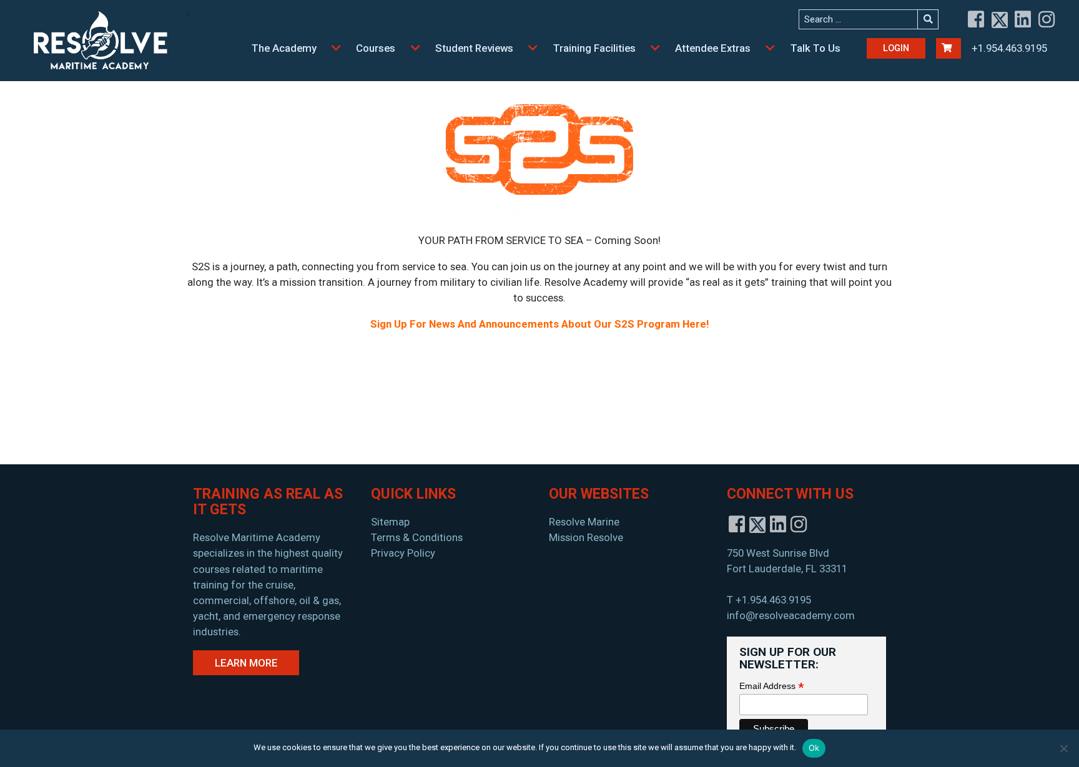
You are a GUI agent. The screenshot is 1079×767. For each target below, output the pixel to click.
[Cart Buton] (948, 48)
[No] (1063, 748)
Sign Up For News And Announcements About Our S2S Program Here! (539, 324)
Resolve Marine (584, 521)
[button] (336, 48)
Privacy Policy (403, 553)
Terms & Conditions (417, 537)
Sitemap (390, 521)
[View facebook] (976, 19)
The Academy (284, 48)
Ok (814, 748)
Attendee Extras (713, 48)
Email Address (771, 686)
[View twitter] (1000, 19)
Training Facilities (594, 48)
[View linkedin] (1023, 19)
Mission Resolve (586, 537)
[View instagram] (1047, 19)
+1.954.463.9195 (1009, 48)
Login (896, 48)
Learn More (246, 663)
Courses (375, 48)
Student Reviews (474, 48)
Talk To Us (815, 48)
